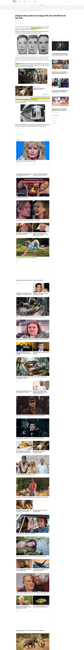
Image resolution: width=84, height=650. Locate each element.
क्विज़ (29, 1)
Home (16, 10)
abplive (16, 122)
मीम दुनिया (34, 1)
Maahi (53, 74)
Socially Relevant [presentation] (55, 70)
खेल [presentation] (52, 107)
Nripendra (53, 56)
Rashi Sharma (17, 21)
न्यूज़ (18, 10)
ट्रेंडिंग (20, 1)
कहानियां (25, 1)
